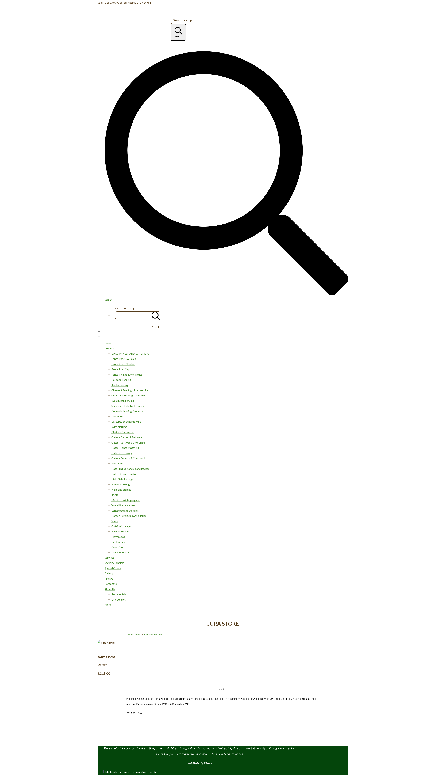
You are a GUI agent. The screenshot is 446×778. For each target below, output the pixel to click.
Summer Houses (121, 531)
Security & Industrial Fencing (128, 405)
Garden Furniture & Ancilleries (129, 515)
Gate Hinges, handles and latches (130, 468)
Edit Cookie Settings (117, 771)
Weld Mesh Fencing (123, 400)
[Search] (156, 315)
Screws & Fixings (121, 484)
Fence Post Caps (121, 369)
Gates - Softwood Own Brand (128, 442)
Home (108, 343)
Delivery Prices (120, 552)
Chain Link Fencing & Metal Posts (131, 395)
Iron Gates (118, 463)
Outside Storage (121, 526)
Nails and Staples (121, 489)
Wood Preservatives (124, 505)
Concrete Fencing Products (127, 411)
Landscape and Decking (125, 510)
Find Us (109, 578)
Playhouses (118, 536)
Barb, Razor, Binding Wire (126, 421)
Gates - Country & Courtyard (128, 458)
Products (110, 348)
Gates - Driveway (122, 453)
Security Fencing (114, 562)
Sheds (115, 521)
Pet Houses (118, 541)
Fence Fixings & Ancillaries (127, 374)
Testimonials (119, 594)
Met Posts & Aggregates (126, 500)
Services (109, 557)
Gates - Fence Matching (125, 447)
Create (153, 771)
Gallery (109, 573)
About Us (110, 589)
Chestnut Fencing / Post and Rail (130, 390)
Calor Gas (117, 547)
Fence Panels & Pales (124, 358)
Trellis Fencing (120, 385)
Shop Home (134, 634)
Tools (115, 494)
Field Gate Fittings (122, 479)
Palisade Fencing (121, 379)
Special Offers (113, 568)
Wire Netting (119, 426)
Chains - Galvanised (123, 432)
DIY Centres (119, 599)
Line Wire (117, 416)
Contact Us (111, 583)
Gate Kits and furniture (125, 473)
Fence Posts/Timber (123, 364)
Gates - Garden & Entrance (127, 437)
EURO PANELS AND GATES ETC (130, 353)
